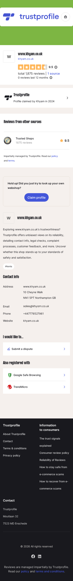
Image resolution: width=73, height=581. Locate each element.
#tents (8, 266)
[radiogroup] (32, 67)
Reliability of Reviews (52, 459)
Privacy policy (11, 455)
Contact (8, 441)
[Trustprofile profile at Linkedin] (40, 556)
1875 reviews (24, 142)
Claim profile (36, 197)
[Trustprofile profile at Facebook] (33, 556)
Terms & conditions (15, 448)
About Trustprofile (14, 434)
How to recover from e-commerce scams (53, 485)
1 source (54, 73)
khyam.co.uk (26, 58)
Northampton (43, 297)
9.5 (53, 67)
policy (54, 156)
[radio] (20, 67)
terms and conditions (50, 571)
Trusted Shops (25, 138)
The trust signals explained (49, 442)
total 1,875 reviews (31, 73)
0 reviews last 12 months (33, 77)
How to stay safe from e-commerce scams (53, 470)
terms (11, 160)
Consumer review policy (54, 452)
